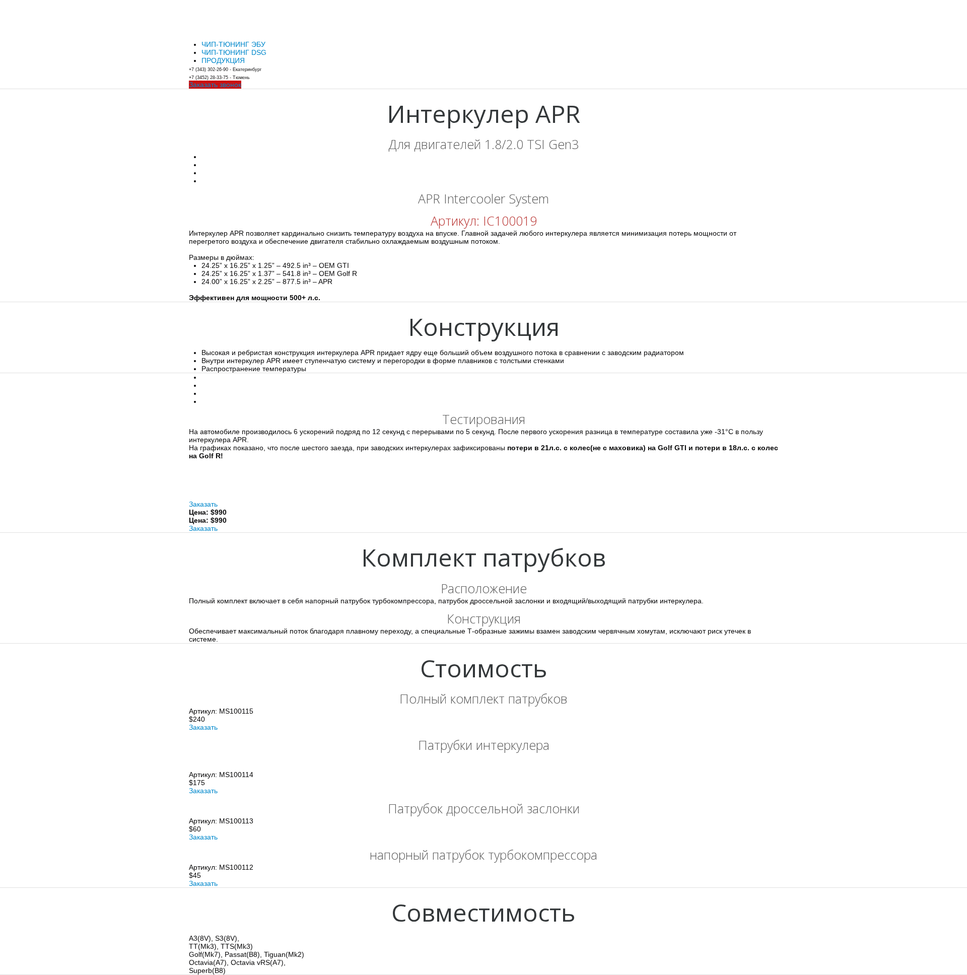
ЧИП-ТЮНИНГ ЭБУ (233, 44)
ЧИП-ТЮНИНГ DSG (233, 52)
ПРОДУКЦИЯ (223, 60)
